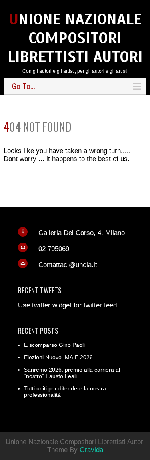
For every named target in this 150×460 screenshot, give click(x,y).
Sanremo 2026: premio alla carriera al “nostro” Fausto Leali (72, 372)
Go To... (23, 86)
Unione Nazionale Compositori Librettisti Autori (75, 38)
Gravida (91, 450)
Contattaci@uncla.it (67, 265)
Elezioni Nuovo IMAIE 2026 (58, 357)
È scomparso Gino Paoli (54, 345)
